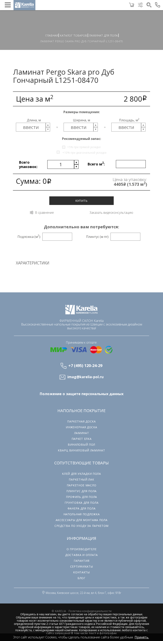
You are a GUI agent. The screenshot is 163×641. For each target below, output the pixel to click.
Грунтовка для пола (82, 502)
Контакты (81, 572)
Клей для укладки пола (81, 474)
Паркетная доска (81, 421)
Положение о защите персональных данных (81, 394)
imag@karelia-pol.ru (85, 377)
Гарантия (81, 561)
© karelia (59, 611)
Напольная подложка (81, 514)
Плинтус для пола (81, 491)
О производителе (82, 549)
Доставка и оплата (81, 555)
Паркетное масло (81, 485)
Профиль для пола (81, 497)
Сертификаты (81, 566)
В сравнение (44, 212)
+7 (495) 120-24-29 (85, 365)
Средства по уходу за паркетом (81, 526)
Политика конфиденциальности (90, 611)
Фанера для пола (82, 508)
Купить (81, 201)
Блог (81, 578)
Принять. (142, 637)
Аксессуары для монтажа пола (82, 520)
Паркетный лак (81, 479)
